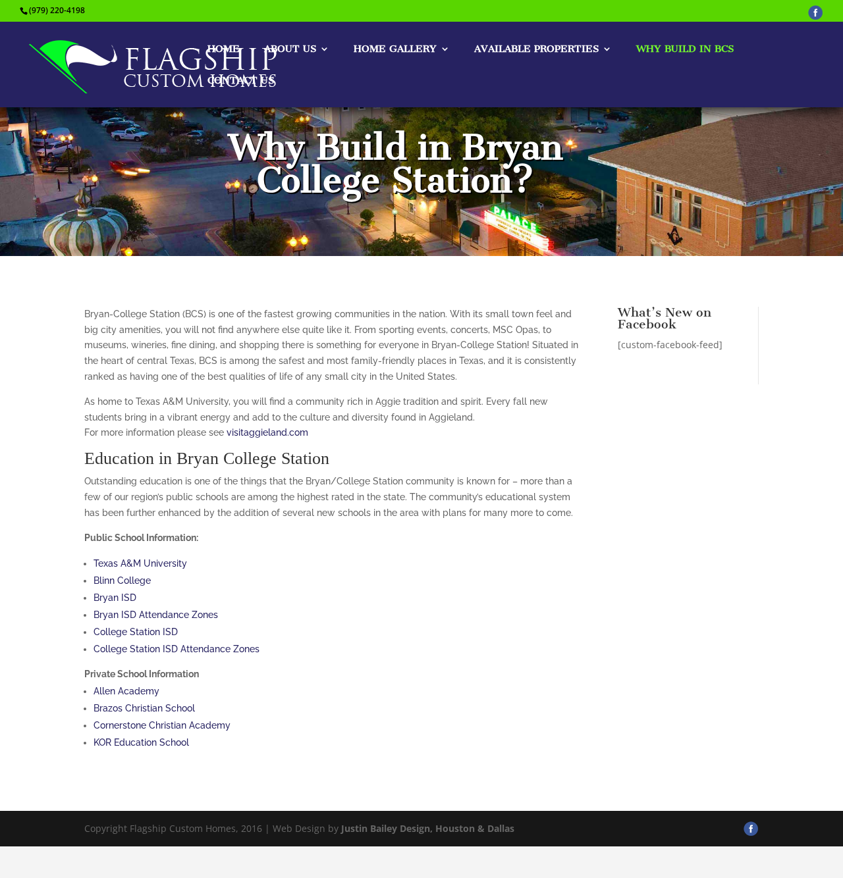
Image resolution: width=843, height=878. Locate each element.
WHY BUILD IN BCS (685, 49)
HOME (223, 49)
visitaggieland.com (267, 432)
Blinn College (122, 580)
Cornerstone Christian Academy (162, 725)
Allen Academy (126, 691)
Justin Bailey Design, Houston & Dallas (427, 828)
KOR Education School (141, 742)
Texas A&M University (140, 563)
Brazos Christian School (144, 708)
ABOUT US (290, 49)
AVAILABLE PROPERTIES (536, 49)
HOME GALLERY (395, 49)
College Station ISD (136, 632)
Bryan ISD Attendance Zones (156, 614)
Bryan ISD (115, 597)
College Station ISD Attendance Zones (176, 649)
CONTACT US (240, 81)
